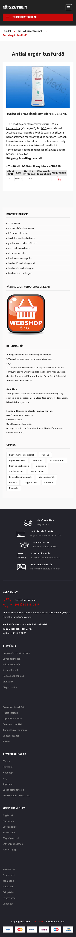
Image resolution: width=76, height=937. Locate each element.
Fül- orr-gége (10, 849)
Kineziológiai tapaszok (20, 477)
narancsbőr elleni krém (21, 228)
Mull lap (45, 455)
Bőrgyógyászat (11, 838)
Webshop (8, 772)
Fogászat (8, 815)
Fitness (13, 482)
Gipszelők (41, 466)
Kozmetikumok (57, 460)
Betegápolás (10, 826)
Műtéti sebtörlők (11, 664)
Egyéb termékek (17, 460)
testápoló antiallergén (21, 268)
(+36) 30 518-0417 (27, 604)
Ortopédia (8, 892)
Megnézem (43, 524)
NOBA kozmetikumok (30, 31)
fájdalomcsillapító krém (21, 238)
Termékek (8, 767)
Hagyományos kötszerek (21, 455)
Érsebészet (9, 875)
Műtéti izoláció (38, 471)
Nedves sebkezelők (19, 466)
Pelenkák (13, 488)
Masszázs (8, 886)
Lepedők (48, 482)
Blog (5, 778)
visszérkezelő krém (19, 248)
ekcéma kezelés (17, 253)
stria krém (14, 223)
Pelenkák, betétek (13, 724)
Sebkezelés (9, 832)
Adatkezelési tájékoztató (16, 795)
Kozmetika (8, 881)
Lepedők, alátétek (12, 718)
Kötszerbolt (38, 921)
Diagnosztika (30, 482)
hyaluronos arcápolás (20, 258)
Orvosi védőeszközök (14, 707)
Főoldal (7, 31)
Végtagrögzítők (46, 477)
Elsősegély (8, 821)
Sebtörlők (38, 460)
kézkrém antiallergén (20, 273)
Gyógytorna (9, 898)
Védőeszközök (16, 471)
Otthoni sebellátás (13, 844)
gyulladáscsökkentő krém (22, 243)
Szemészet (9, 869)
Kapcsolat (8, 784)
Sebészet (8, 903)
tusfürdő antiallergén (20, 263)
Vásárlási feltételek (13, 789)
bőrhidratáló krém (18, 233)
